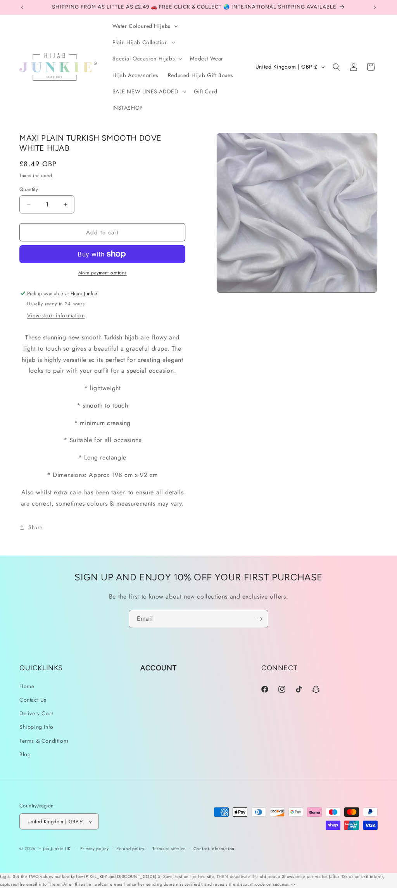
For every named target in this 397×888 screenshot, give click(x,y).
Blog (25, 754)
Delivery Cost (36, 713)
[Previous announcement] (22, 7)
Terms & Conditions (44, 741)
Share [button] (35, 527)
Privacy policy (94, 848)
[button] (144, 26)
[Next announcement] (374, 7)
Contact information (214, 848)
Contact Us (33, 700)
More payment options (102, 272)
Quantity (28, 189)
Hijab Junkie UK (54, 848)
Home (26, 686)
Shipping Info (36, 727)
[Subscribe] (259, 619)
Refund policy (130, 848)
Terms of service (169, 848)
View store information (56, 315)
